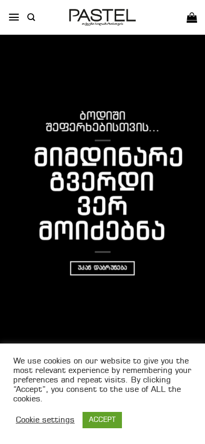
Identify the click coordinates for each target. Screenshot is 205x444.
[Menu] (14, 17)
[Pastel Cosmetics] (102, 17)
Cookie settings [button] (45, 420)
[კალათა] (192, 17)
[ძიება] (31, 17)
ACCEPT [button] (102, 420)
